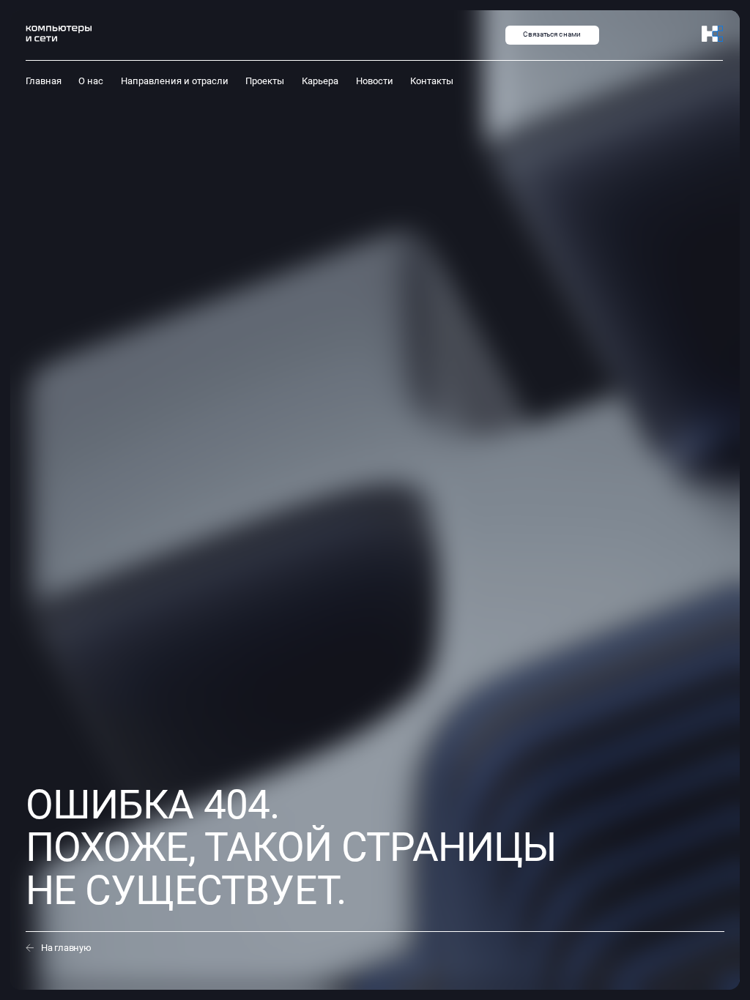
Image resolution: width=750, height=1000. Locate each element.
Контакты (431, 80)
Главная (44, 80)
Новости (374, 80)
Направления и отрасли (175, 80)
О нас (90, 80)
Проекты (264, 80)
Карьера (320, 80)
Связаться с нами (552, 34)
